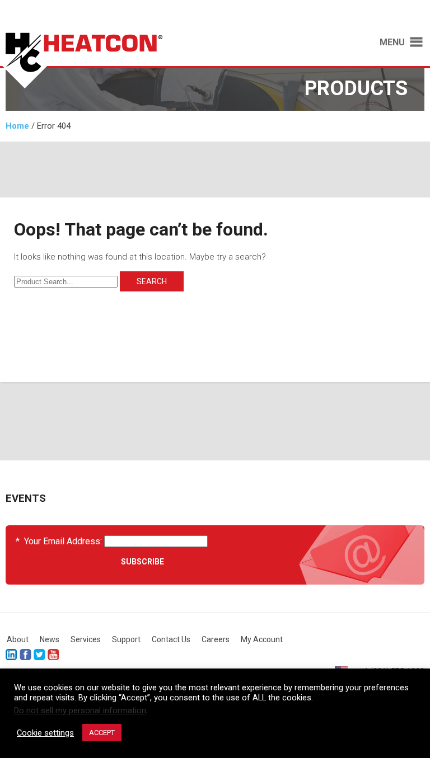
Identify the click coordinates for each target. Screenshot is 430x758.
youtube (53, 655)
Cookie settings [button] (45, 733)
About (18, 639)
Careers (216, 639)
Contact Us (171, 639)
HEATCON (102, 60)
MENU (392, 42)
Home (17, 126)
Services (86, 639)
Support (126, 639)
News (49, 639)
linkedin (11, 655)
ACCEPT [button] (102, 732)
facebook (25, 655)
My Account (262, 639)
